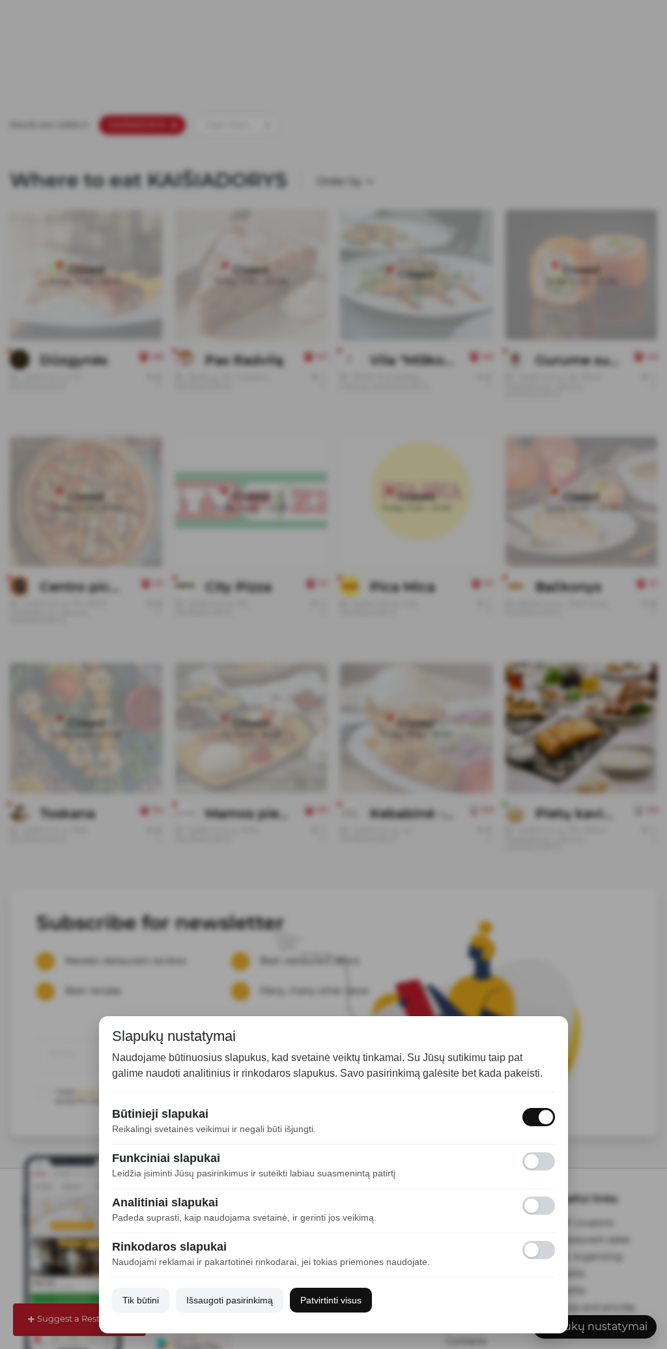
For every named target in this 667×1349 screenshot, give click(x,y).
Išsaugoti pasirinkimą (229, 1300)
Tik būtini (140, 1300)
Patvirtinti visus (331, 1300)
